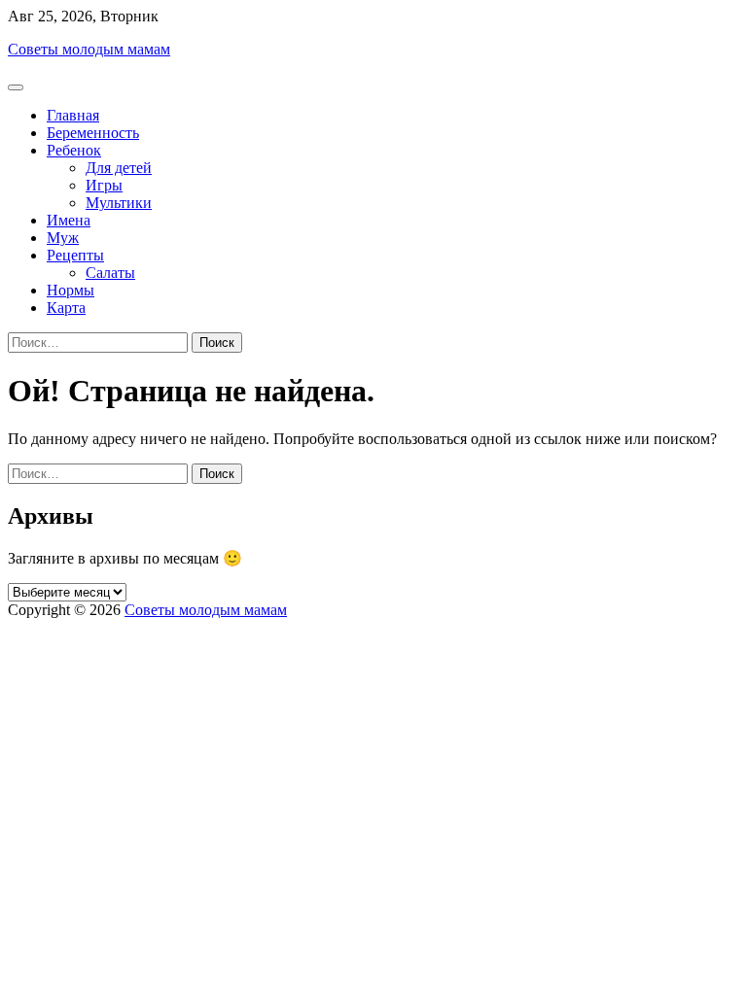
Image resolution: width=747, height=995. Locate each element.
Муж (63, 237)
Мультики (119, 202)
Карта (66, 307)
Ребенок (74, 150)
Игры (104, 185)
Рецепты (75, 255)
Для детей (119, 167)
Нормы (70, 290)
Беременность (93, 132)
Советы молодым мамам (89, 49)
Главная (73, 115)
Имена (68, 220)
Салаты (110, 272)
